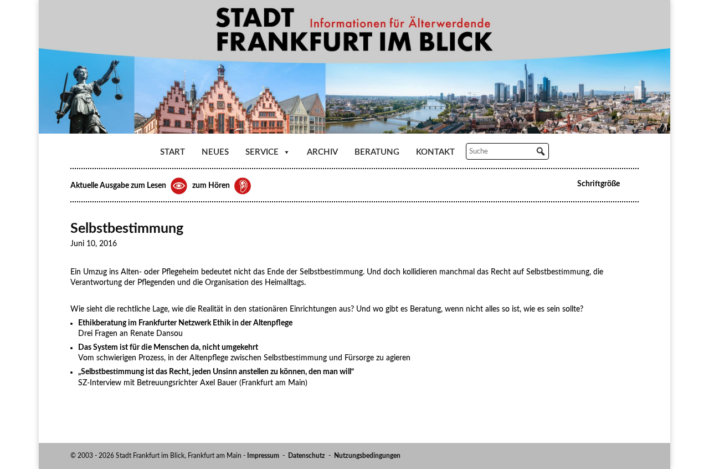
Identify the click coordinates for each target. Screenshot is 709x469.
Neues (215, 152)
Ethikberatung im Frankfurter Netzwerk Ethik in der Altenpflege (185, 323)
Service (262, 152)
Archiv (322, 152)
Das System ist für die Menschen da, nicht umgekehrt (168, 347)
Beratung (376, 152)
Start (172, 152)
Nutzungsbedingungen (367, 455)
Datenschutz (306, 455)
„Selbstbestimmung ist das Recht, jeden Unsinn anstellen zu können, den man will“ (216, 372)
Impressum (263, 455)
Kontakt (435, 152)
